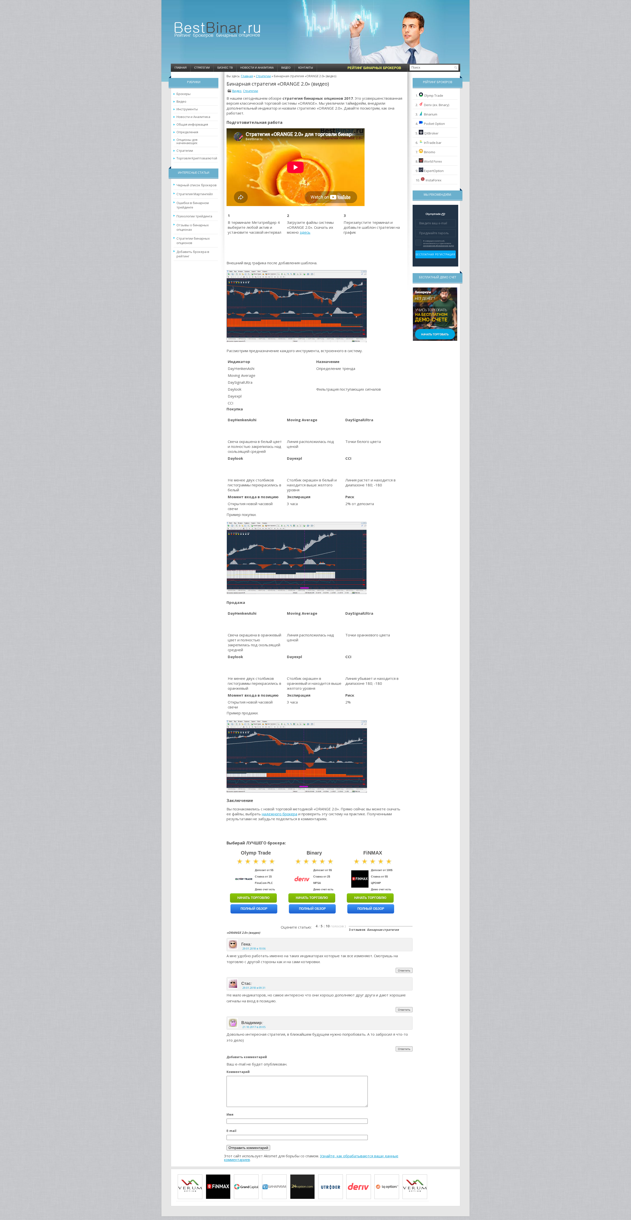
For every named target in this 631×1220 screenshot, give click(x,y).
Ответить (404, 970)
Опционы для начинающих (186, 141)
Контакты (305, 67)
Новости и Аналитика (257, 67)
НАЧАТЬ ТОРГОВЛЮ (253, 898)
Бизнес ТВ (225, 67)
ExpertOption (434, 171)
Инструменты (187, 109)
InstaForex (433, 180)
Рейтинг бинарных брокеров (374, 68)
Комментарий (238, 1072)
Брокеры (183, 94)
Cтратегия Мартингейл (194, 194)
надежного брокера (279, 813)
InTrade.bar (432, 142)
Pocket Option (434, 123)
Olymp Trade (433, 95)
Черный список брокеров (196, 185)
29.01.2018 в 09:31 (254, 988)
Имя (230, 1114)
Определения (187, 132)
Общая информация (192, 124)
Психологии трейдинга (194, 216)
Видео (286, 67)
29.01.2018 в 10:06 (254, 948)
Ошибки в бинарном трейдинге (192, 205)
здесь (305, 232)
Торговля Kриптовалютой (196, 158)
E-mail (231, 1131)
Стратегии (202, 67)
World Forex (433, 161)
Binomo (429, 152)
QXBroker (431, 133)
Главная (181, 67)
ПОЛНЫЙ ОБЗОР (254, 909)
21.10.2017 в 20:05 (254, 1027)
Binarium (430, 114)
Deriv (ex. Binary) (436, 105)
